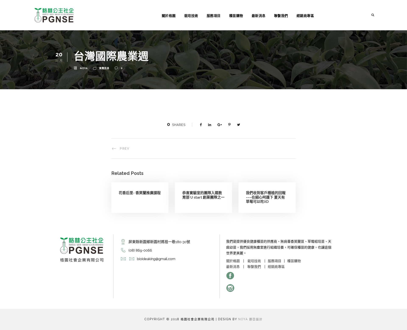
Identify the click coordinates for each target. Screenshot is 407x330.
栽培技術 (191, 16)
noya (84, 68)
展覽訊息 (104, 68)
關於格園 (169, 16)
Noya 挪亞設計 (250, 319)
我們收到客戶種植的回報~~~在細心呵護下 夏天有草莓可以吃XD (266, 197)
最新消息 (259, 16)
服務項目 (214, 16)
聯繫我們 (281, 16)
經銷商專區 (305, 16)
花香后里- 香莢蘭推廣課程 (140, 193)
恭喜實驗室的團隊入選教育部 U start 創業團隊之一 (203, 195)
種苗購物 (236, 16)
